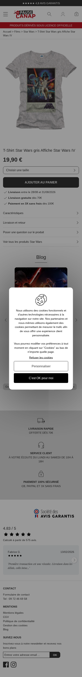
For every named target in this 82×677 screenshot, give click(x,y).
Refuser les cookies (41, 357)
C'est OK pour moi (41, 378)
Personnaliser (41, 366)
